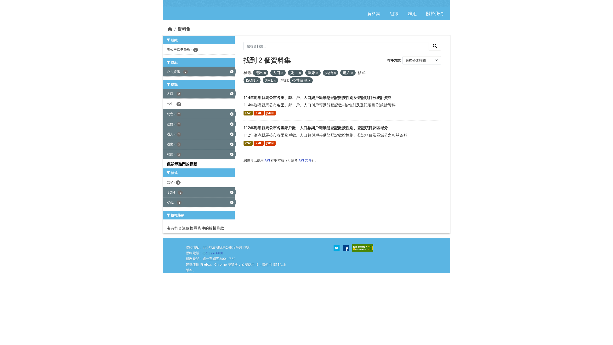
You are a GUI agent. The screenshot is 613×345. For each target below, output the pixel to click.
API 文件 (305, 160)
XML (258, 113)
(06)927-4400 (213, 253)
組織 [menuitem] (394, 13)
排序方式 (394, 60)
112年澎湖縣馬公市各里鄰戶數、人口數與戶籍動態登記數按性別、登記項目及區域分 (316, 127)
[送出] (435, 46)
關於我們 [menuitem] (434, 13)
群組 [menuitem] (412, 13)
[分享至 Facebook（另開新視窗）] (346, 247)
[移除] (265, 73)
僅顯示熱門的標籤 (182, 164)
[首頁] (170, 29)
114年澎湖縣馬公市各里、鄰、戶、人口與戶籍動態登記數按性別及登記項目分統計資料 (318, 97)
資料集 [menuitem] (373, 13)
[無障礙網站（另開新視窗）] (363, 247)
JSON (270, 113)
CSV (248, 113)
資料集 (184, 29)
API (267, 160)
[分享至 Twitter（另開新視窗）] (336, 247)
